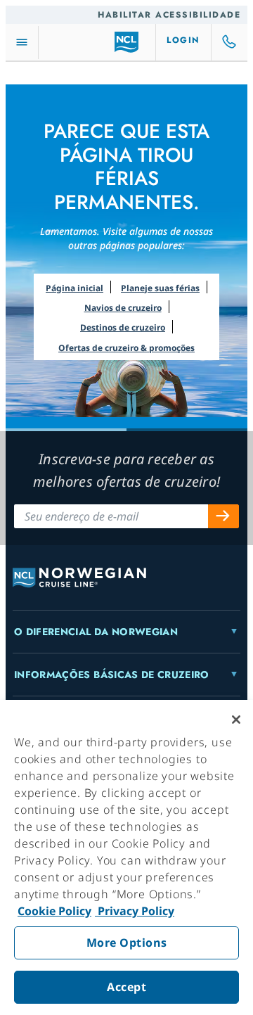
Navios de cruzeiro (123, 308)
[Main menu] (22, 42)
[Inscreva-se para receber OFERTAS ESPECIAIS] (223, 516)
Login (183, 40)
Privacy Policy (134, 911)
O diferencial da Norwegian (96, 632)
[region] (126, 857)
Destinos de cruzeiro (122, 327)
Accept (126, 987)
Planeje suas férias (160, 288)
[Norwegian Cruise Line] (127, 42)
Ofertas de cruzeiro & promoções (126, 348)
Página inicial (74, 288)
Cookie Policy (54, 911)
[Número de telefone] (230, 42)
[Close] (236, 719)
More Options (126, 942)
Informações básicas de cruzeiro (111, 675)
